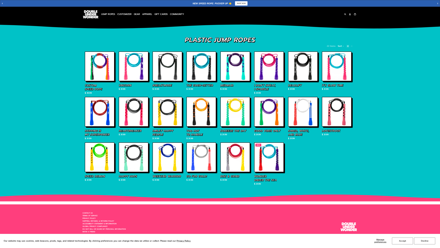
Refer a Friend (88, 232)
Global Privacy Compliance (94, 226)
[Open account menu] (349, 14)
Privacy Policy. (184, 240)
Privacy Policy (89, 218)
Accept (402, 240)
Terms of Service (90, 215)
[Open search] (345, 14)
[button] (341, 46)
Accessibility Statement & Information (99, 224)
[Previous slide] (88, 66)
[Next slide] (110, 66)
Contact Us (87, 213)
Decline (424, 240)
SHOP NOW (241, 3)
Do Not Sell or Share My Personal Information (104, 229)
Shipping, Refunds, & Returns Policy (98, 221)
